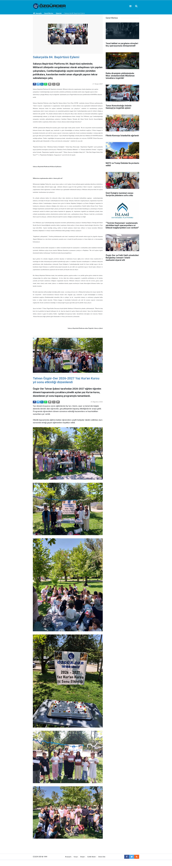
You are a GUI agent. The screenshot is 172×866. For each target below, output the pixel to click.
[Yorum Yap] (58, 84)
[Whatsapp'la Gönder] (45, 84)
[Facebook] (34, 84)
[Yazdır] (53, 84)
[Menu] (130, 6)
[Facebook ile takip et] (126, 857)
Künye (76, 857)
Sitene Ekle (101, 857)
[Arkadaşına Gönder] (49, 84)
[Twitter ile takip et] (131, 857)
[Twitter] (38, 84)
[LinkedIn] (41, 84)
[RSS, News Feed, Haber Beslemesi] (136, 857)
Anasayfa (68, 857)
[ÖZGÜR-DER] (49, 6)
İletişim (82, 857)
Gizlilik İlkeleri (91, 857)
